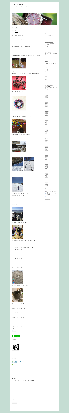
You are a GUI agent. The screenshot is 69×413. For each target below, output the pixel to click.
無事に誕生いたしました (48, 85)
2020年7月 (46, 104)
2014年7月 (46, 175)
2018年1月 (46, 132)
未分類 (46, 76)
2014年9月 (46, 173)
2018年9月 (46, 124)
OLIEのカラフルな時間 (18, 4)
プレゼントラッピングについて (49, 43)
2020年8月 (46, 103)
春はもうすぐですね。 (15, 374)
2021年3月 (46, 97)
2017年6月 (46, 140)
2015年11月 (46, 158)
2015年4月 (46, 165)
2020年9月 (46, 102)
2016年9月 (46, 150)
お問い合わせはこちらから (49, 42)
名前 (13, 392)
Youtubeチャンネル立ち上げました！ (50, 55)
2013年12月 (46, 182)
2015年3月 (46, 166)
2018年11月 (46, 122)
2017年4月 (46, 142)
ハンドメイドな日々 (38, 374)
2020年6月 (46, 105)
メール (13, 395)
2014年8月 (46, 174)
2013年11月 (46, 183)
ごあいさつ (46, 69)
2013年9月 (46, 184)
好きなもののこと (47, 71)
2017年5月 (46, 141)
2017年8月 (46, 138)
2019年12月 (46, 111)
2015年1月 (46, 168)
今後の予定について (48, 52)
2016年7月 (46, 151)
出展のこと (46, 70)
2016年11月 (46, 148)
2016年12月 (46, 147)
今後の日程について (48, 46)
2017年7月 (46, 139)
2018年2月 (46, 131)
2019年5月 (46, 115)
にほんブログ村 (14, 362)
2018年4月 (46, 130)
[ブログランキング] (48, 190)
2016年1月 (46, 157)
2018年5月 (46, 129)
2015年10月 (46, 159)
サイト (13, 399)
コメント (13, 381)
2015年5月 (46, 164)
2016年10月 (46, 149)
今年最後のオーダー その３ (49, 89)
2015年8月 (46, 160)
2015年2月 (46, 167)
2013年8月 (46, 185)
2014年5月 (46, 177)
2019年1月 (46, 120)
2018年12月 (46, 121)
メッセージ (46, 45)
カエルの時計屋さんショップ (49, 35)
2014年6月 (46, 176)
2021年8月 (46, 95)
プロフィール (47, 44)
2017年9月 (46, 137)
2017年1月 (46, 146)
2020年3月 (46, 107)
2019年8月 (46, 113)
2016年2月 (46, 156)
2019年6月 (46, 114)
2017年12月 (46, 133)
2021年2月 (46, 98)
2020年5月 (46, 106)
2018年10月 (46, 123)
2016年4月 (46, 155)
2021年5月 (46, 96)
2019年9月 (46, 112)
